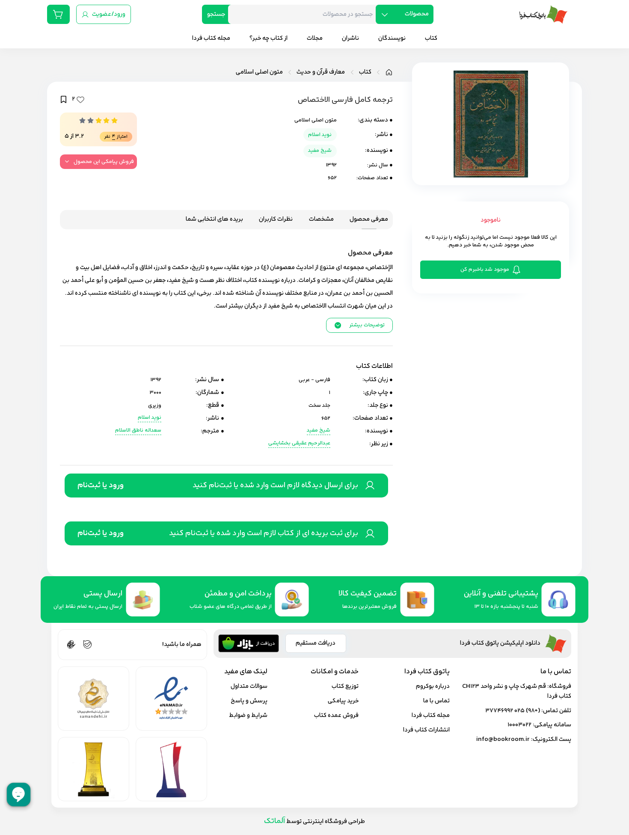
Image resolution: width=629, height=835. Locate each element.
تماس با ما (436, 701)
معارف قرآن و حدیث (321, 72)
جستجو (216, 14)
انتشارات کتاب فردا (426, 730)
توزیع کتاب (345, 686)
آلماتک (274, 821)
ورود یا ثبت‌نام (100, 485)
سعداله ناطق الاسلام (138, 430)
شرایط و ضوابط (248, 715)
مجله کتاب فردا (431, 715)
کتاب (365, 72)
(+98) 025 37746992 (512, 711)
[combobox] (305, 14)
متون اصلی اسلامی (259, 72)
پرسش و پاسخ (249, 701)
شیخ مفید (320, 150)
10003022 (519, 725)
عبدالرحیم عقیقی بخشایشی (299, 443)
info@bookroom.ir (503, 739)
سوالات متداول (249, 686)
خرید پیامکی (343, 701)
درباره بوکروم (433, 686)
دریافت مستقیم (315, 643)
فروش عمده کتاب (336, 715)
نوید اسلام (320, 134)
